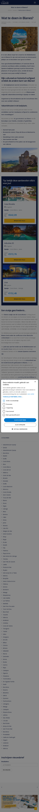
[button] (19, 397)
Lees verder (30, 394)
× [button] (35, 381)
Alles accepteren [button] (20, 420)
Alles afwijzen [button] (20, 425)
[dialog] (19, 406)
